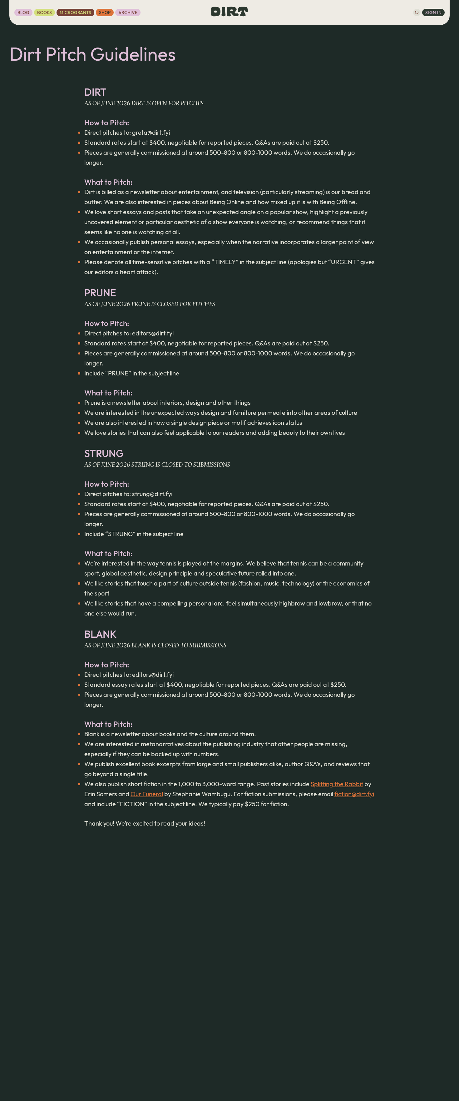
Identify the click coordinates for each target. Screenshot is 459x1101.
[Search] (417, 12)
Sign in (433, 12)
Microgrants (75, 12)
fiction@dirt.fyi (354, 794)
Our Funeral (147, 794)
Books (44, 12)
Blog (23, 12)
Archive (127, 12)
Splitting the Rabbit (337, 784)
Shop (105, 12)
